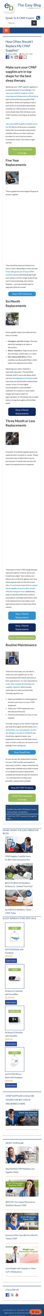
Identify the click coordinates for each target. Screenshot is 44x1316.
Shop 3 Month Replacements (22, 621)
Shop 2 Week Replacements (22, 648)
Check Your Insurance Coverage (22, 152)
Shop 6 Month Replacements (22, 415)
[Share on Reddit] (16, 57)
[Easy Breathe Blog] (29, 3)
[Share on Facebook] (7, 57)
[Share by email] (25, 57)
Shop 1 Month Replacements (22, 635)
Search (34, 23)
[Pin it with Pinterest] (20, 57)
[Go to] (22, 1185)
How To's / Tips (27, 54)
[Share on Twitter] (12, 57)
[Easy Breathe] (10, 3)
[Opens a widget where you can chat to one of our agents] (35, 1312)
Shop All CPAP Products (22, 805)
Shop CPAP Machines (22, 296)
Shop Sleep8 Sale (22, 766)
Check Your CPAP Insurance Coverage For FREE (22, 839)
